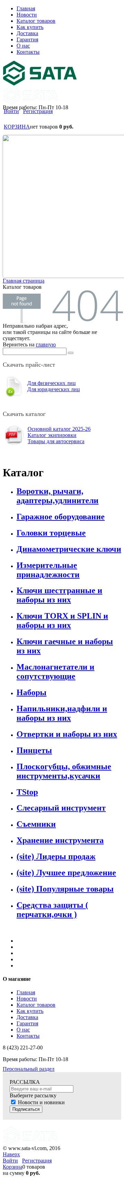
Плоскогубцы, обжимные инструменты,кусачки (64, 771)
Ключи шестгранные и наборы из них (59, 595)
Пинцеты (34, 750)
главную (46, 344)
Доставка (27, 1017)
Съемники (36, 824)
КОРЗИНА (17, 127)
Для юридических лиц (53, 389)
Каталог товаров (36, 1005)
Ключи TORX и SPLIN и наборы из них (62, 620)
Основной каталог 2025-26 (59, 429)
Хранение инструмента (60, 840)
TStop (27, 791)
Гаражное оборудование (61, 516)
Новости (27, 999)
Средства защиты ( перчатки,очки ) (52, 910)
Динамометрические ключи (69, 549)
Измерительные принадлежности (48, 570)
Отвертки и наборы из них (67, 734)
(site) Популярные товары (65, 888)
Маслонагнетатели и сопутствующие (55, 671)
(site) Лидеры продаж (56, 856)
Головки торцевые (51, 532)
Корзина (12, 1167)
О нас (23, 1030)
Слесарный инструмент (61, 807)
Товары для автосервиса (56, 441)
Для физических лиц (51, 383)
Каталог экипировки (52, 435)
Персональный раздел (28, 1069)
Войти (11, 111)
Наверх (11, 1154)
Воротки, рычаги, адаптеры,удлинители (58, 496)
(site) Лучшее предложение (66, 872)
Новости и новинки (41, 1102)
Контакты (28, 1036)
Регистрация (38, 111)
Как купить (30, 1011)
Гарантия (27, 1023)
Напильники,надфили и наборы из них (62, 713)
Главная (26, 992)
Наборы (31, 692)
